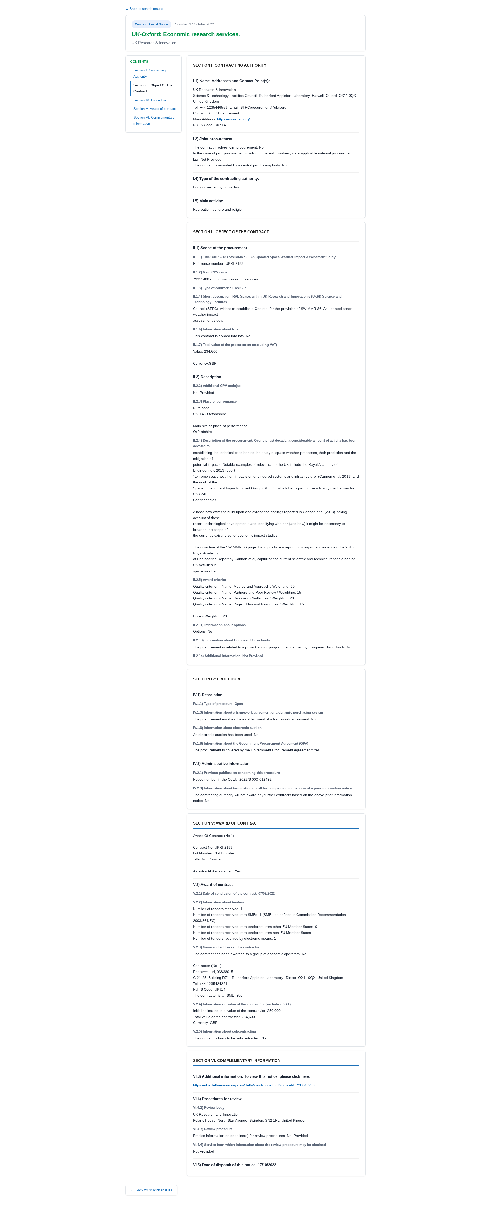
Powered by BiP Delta (228, 1214)
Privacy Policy (196, 1214)
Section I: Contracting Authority (149, 73)
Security (175, 1214)
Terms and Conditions (148, 1214)
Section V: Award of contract (154, 109)
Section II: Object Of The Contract (152, 88)
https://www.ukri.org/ (233, 119)
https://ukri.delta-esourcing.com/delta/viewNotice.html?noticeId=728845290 (254, 1085)
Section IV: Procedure (149, 100)
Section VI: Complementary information (153, 120)
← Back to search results (144, 9)
